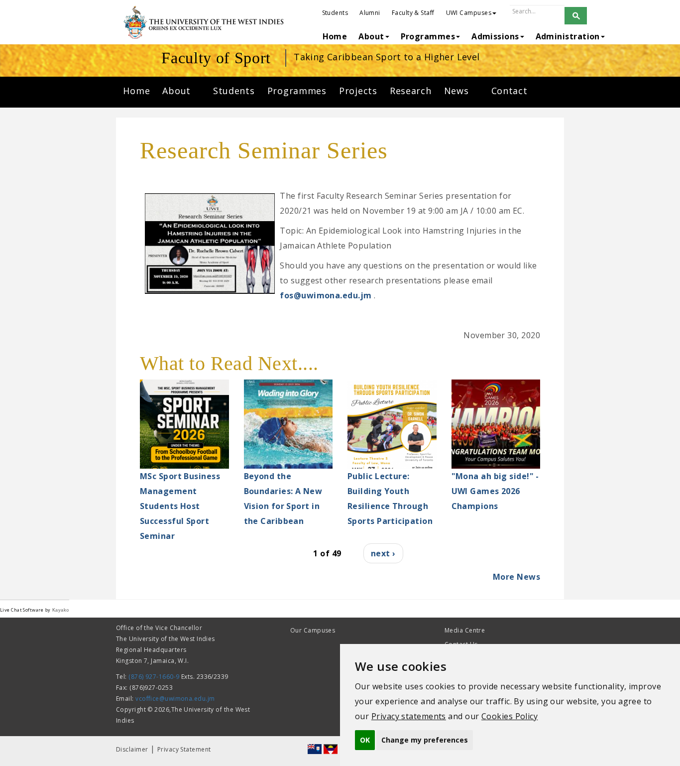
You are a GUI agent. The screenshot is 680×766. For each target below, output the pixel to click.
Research (411, 91)
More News (516, 576)
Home (136, 91)
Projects (358, 91)
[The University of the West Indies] (205, 22)
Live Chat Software (21, 610)
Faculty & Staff (413, 12)
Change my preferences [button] (424, 740)
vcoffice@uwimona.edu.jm (175, 698)
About (177, 91)
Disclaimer (132, 749)
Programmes (297, 91)
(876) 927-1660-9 (153, 676)
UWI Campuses (468, 12)
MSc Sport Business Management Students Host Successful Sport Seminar (180, 506)
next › (383, 553)
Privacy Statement (184, 749)
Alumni (369, 12)
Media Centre (465, 630)
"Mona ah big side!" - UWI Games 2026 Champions (495, 491)
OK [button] (365, 740)
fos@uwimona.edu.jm (325, 295)
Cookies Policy (509, 716)
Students (335, 12)
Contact (509, 91)
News (458, 91)
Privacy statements (408, 716)
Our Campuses (312, 630)
